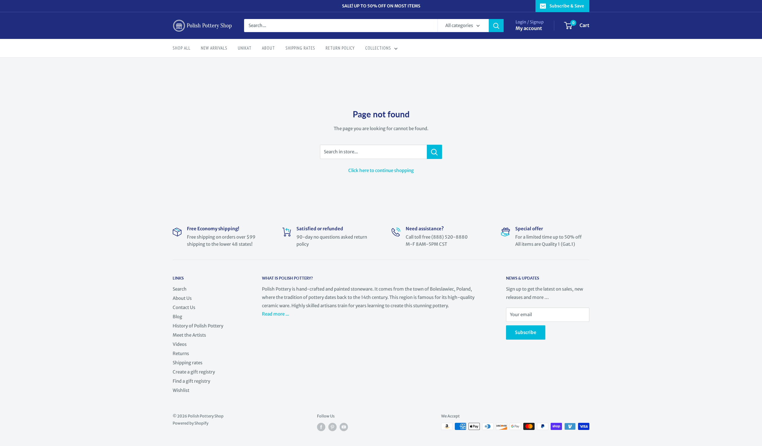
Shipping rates (187, 362)
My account (529, 28)
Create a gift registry (194, 372)
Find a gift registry (191, 381)
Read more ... (276, 314)
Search (180, 289)
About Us (182, 298)
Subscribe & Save (566, 6)
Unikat (245, 48)
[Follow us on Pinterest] (332, 427)
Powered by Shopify (190, 423)
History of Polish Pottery (198, 326)
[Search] (496, 25)
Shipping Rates (300, 48)
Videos (180, 344)
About (268, 48)
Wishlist (181, 390)
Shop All (181, 48)
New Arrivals (214, 48)
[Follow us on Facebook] (321, 427)
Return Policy (340, 48)
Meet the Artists (189, 335)
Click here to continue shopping (381, 170)
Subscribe (525, 332)
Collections (378, 48)
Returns (181, 353)
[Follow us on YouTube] (344, 427)
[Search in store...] (434, 152)
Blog (177, 316)
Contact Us (184, 307)
